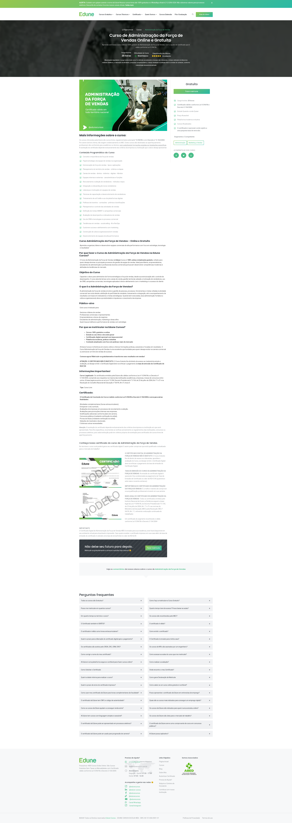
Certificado (137, 14)
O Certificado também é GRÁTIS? (93, 624)
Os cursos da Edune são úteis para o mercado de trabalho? (170, 716)
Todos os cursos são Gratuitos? (92, 600)
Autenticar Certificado (167, 776)
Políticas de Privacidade (191, 818)
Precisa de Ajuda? (165, 780)
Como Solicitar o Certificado (91, 670)
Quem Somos (150, 14)
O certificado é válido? (157, 624)
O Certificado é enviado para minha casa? (164, 639)
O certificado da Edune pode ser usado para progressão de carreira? (105, 734)
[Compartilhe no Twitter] (183, 155)
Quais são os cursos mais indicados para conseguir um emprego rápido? (175, 700)
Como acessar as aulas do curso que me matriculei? (168, 654)
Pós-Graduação (181, 14)
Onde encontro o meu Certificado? (161, 670)
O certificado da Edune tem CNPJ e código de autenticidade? (102, 700)
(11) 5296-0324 (170, 3)
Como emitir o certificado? (158, 631)
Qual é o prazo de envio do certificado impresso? (98, 685)
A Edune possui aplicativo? (158, 734)
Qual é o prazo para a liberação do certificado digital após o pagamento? (107, 639)
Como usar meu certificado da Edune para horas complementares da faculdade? (110, 693)
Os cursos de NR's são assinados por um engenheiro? (168, 647)
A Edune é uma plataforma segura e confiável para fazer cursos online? (107, 662)
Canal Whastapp (135, 802)
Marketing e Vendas (195, 143)
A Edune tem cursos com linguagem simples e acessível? (101, 716)
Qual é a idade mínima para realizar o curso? (97, 677)
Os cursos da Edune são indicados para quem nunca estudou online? (173, 708)
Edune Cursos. (111, 818)
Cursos (139, 30)
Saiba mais (129, 5)
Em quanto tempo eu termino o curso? (95, 616)
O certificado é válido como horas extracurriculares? (99, 631)
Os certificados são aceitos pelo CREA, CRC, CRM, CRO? (101, 647)
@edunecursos (134, 787)
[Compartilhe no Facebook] (176, 155)
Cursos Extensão (165, 14)
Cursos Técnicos (122, 14)
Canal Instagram (135, 806)
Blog (160, 769)
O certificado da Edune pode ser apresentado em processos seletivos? (106, 723)
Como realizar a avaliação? (159, 662)
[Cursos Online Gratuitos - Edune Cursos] (87, 14)
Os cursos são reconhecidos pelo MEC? (163, 616)
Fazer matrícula (153, 548)
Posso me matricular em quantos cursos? (96, 608)
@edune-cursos (135, 790)
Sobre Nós (163, 772)
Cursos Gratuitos (105, 14)
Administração (180, 143)
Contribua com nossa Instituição (166, 791)
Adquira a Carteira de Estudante (166, 785)
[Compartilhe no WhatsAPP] (191, 155)
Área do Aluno (204, 14)
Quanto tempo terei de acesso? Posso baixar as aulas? (169, 608)
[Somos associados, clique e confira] (190, 767)
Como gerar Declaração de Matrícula (162, 677)
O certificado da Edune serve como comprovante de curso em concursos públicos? (175, 725)
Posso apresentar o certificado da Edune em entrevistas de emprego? (174, 693)
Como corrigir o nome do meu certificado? (96, 654)
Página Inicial (128, 30)
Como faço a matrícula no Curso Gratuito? (164, 600)
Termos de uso (207, 818)
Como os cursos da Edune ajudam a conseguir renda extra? (102, 708)
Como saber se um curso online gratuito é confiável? (168, 685)
